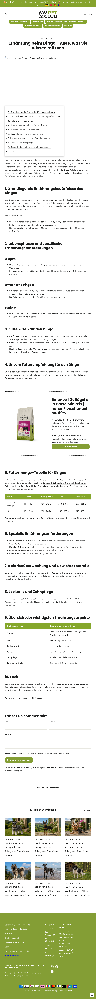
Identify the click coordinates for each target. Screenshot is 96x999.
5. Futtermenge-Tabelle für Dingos (23, 129)
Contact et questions (49, 926)
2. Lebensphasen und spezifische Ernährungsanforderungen (35, 116)
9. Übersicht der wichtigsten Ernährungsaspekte (29, 147)
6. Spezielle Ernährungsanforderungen (25, 133)
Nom (6, 722)
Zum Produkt (70, 446)
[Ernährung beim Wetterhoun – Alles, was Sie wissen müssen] (78, 871)
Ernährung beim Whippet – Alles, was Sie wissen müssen (47, 891)
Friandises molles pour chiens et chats (65, 21)
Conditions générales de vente (17, 924)
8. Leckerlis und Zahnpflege (20, 142)
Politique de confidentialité (47, 767)
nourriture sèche (19, 21)
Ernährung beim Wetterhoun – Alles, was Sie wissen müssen (78, 891)
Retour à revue (50, 787)
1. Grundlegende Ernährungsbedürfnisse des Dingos (31, 112)
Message (8, 734)
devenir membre (52, 25)
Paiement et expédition (14, 942)
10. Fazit (12, 151)
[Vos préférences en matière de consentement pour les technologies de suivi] (92, 995)
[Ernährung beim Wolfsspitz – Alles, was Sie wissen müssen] (18, 871)
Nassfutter (38, 21)
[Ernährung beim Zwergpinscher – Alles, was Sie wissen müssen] (48, 827)
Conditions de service (72, 767)
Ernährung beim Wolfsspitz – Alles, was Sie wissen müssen (18, 891)
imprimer (8, 933)
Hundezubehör (32, 25)
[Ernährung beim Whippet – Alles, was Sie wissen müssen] (48, 871)
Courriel (52, 722)
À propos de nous (49, 947)
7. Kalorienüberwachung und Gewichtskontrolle (29, 138)
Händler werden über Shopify (17, 951)
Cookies (8, 946)
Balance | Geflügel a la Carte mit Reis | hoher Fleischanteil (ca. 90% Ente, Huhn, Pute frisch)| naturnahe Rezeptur (45, 485)
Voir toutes (86, 810)
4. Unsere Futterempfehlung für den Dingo (27, 125)
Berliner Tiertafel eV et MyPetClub (50, 936)
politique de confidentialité (16, 929)
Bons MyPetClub (49, 954)
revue (67, 25)
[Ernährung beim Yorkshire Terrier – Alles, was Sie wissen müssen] (78, 827)
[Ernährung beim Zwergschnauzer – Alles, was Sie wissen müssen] (18, 827)
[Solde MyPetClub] (25, 423)
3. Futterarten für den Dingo (20, 120)
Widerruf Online (12, 955)
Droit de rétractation (13, 938)
